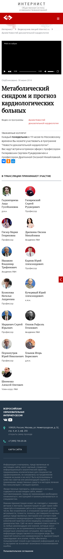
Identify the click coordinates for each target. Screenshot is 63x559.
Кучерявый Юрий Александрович (35, 294)
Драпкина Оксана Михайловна (35, 233)
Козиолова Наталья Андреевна (8, 296)
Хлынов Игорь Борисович (33, 354)
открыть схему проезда (20, 434)
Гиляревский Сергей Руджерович (32, 203)
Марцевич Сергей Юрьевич (12, 326)
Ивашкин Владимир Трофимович (9, 264)
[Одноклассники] (8, 161)
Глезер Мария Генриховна (10, 233)
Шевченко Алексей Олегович (12, 383)
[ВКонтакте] (4, 161)
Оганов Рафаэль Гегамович (34, 326)
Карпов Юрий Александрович (34, 262)
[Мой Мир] (13, 161)
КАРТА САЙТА (15, 449)
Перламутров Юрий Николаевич (13, 354)
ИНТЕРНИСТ (31, 5)
